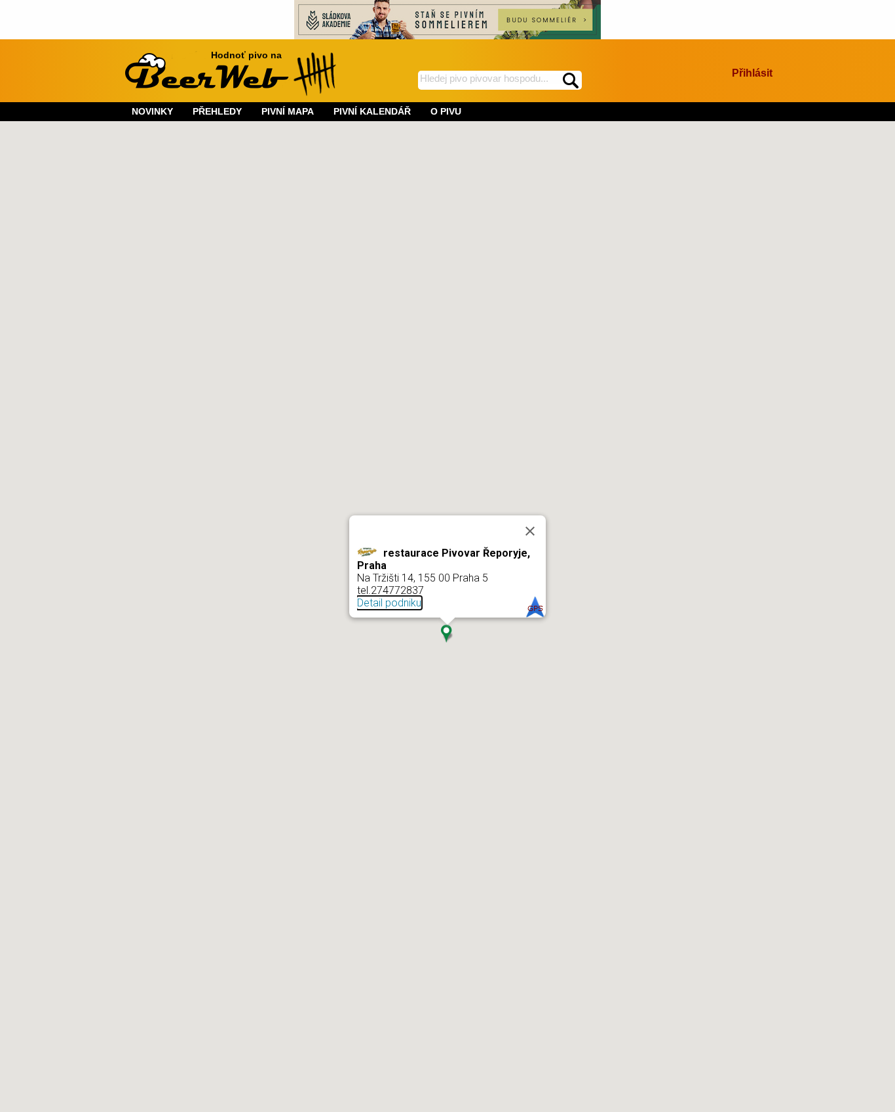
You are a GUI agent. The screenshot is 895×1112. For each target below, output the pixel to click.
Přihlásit (752, 73)
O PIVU (445, 111)
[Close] (530, 531)
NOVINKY (152, 111)
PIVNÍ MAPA (287, 111)
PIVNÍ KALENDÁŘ (372, 111)
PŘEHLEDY (217, 111)
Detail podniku (389, 603)
